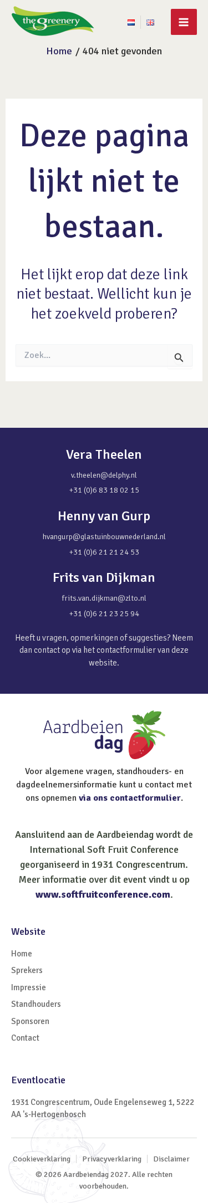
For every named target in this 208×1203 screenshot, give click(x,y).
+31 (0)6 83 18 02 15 (104, 490)
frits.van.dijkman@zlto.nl (104, 598)
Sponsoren (30, 1021)
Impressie (28, 987)
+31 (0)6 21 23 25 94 (104, 613)
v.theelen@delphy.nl (104, 475)
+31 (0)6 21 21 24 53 (104, 552)
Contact (25, 1038)
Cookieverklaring (41, 1159)
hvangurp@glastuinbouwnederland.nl (104, 536)
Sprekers (27, 970)
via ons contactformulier (130, 797)
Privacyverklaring (111, 1159)
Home (21, 954)
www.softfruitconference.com (102, 894)
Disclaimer (171, 1159)
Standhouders (36, 1004)
